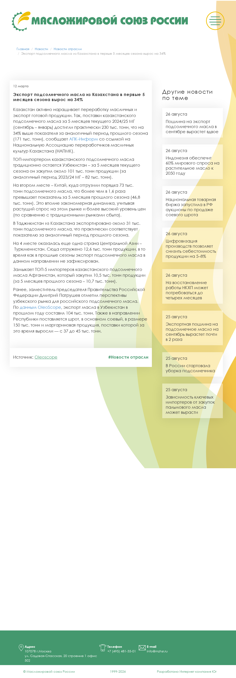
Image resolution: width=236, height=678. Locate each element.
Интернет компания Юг (198, 671)
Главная (23, 49)
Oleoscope (46, 357)
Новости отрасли (68, 49)
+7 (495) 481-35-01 (121, 651)
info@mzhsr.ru (157, 651)
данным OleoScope (40, 307)
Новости (41, 49)
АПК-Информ (83, 138)
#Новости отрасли (128, 357)
